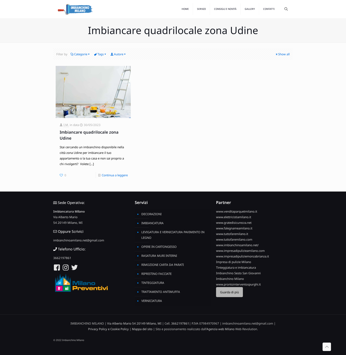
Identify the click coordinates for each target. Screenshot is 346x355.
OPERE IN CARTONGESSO (159, 247)
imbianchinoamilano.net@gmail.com (78, 240)
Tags (101, 54)
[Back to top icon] (327, 347)
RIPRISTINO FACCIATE (156, 274)
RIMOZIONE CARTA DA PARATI (162, 265)
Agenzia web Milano (220, 329)
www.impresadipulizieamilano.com (240, 251)
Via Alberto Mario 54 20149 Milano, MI (134, 323)
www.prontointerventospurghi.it (238, 284)
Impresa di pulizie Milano (233, 262)
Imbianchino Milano (230, 279)
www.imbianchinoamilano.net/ (237, 245)
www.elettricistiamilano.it (233, 217)
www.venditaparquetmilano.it (236, 211)
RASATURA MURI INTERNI (159, 256)
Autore (118, 54)
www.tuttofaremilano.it (232, 234)
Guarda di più (229, 292)
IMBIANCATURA (152, 223)
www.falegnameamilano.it (234, 228)
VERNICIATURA (151, 301)
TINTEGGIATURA (152, 283)
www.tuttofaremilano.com (234, 239)
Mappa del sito (142, 329)
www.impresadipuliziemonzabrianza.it (242, 256)
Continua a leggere (115, 175)
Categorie (80, 54)
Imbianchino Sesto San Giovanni (238, 273)
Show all (284, 54)
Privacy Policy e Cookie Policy (108, 329)
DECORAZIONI (151, 214)
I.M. (66, 125)
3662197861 (62, 258)
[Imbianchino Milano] (75, 9)
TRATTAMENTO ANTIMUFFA (160, 292)
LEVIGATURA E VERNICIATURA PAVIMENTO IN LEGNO (172, 235)
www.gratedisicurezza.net (233, 223)
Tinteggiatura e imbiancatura (236, 267)
